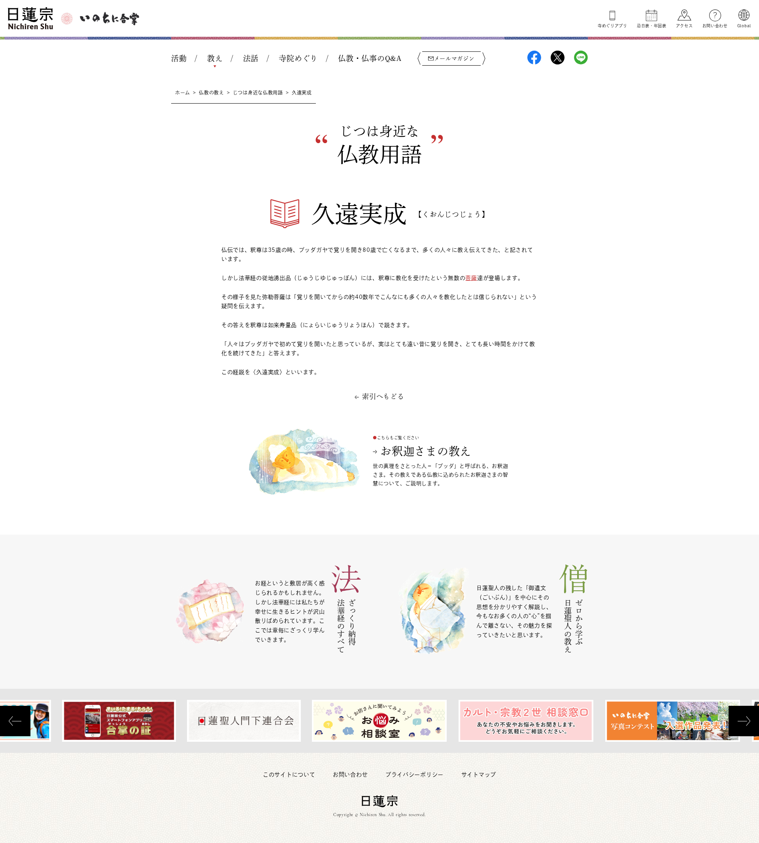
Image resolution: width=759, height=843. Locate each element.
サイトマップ (478, 774)
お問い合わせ (715, 26)
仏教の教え (211, 92)
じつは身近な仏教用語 (258, 92)
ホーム (182, 92)
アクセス (684, 26)
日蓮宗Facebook (534, 57)
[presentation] (15, 721)
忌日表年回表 (651, 26)
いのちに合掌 (109, 18)
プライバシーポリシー (414, 774)
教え (215, 58)
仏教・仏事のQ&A (369, 58)
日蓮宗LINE (581, 57)
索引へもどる (383, 396)
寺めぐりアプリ (612, 26)
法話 (251, 58)
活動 (179, 58)
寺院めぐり (298, 58)
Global (744, 26)
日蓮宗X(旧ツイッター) (558, 57)
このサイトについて (289, 774)
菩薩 (471, 278)
